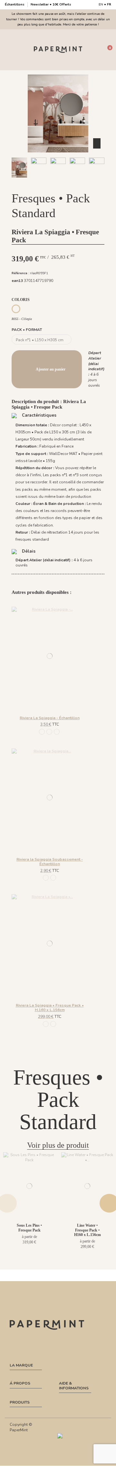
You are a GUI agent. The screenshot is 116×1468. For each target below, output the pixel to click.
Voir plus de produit (58, 1145)
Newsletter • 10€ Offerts (51, 4)
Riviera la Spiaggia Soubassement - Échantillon (49, 861)
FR (109, 4)
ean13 (17, 280)
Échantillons (15, 4)
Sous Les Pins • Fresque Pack (29, 1227)
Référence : (20, 273)
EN (101, 4)
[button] (36, 183)
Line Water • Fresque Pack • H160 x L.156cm (87, 1230)
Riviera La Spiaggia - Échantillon (50, 717)
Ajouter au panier (50, 369)
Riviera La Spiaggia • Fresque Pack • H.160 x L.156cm (50, 1007)
